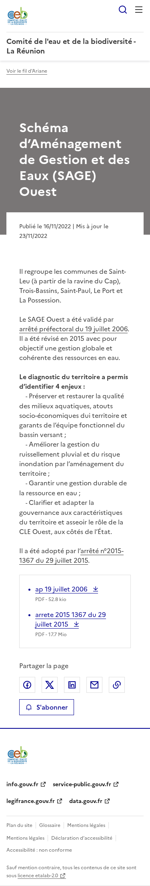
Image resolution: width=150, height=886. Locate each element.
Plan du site (19, 825)
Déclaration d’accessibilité (81, 838)
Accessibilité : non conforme (39, 850)
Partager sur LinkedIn (72, 685)
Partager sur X (50, 685)
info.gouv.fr (22, 784)
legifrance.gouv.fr (30, 801)
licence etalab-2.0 (38, 875)
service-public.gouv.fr (82, 784)
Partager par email (94, 685)
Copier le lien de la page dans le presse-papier (117, 685)
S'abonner (52, 707)
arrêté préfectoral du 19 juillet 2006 (73, 329)
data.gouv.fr (85, 801)
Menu (139, 10)
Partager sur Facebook (27, 685)
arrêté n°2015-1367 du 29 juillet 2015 (71, 555)
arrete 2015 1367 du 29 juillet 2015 (70, 619)
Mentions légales (86, 825)
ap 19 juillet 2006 (62, 589)
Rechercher (123, 10)
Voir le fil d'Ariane (26, 71)
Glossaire (49, 825)
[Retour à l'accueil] (17, 755)
